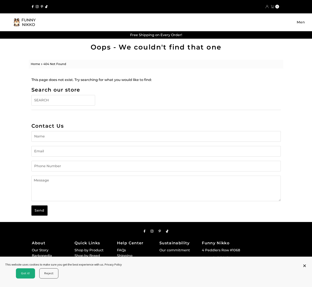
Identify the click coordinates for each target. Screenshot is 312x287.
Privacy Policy (113, 264)
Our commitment (174, 250)
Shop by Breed (87, 256)
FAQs (121, 250)
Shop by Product (89, 250)
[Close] (304, 264)
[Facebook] (33, 6)
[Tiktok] (46, 6)
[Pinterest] (42, 6)
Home (35, 64)
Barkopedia (42, 256)
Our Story (40, 250)
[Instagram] (37, 6)
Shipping (124, 256)
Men (301, 22)
